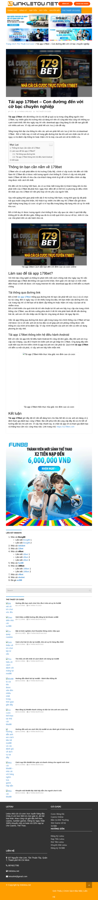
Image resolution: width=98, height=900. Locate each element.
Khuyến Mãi (54, 10)
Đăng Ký (23, 10)
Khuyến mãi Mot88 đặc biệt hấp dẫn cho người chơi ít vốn (39, 791)
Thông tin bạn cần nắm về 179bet (26, 148)
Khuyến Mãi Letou (59, 845)
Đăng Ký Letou (57, 836)
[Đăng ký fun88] (49, 483)
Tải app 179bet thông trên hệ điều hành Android (34, 157)
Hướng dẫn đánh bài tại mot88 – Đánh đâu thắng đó (36, 678)
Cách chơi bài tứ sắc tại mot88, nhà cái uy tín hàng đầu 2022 (40, 642)
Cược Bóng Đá (57, 814)
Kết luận (15, 160)
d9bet (25, 554)
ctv (12, 111)
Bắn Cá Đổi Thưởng (60, 820)
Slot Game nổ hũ (58, 823)
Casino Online (57, 817)
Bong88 (26, 540)
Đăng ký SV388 (58, 848)
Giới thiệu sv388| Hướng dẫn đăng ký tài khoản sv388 (37, 617)
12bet (20, 548)
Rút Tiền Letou (57, 842)
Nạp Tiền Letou (57, 839)
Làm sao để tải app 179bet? (23, 151)
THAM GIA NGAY (82, 4)
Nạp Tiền (33, 10)
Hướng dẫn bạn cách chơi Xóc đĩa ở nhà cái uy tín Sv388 (38, 603)
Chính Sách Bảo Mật (73, 891)
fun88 (20, 563)
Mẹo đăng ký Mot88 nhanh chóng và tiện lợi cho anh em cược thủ (42, 710)
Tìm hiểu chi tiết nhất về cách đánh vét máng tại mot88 (37, 659)
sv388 (19, 580)
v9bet (20, 574)
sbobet (21, 577)
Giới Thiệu (57, 891)
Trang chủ (12, 10)
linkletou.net (25, 885)
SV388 (54, 826)
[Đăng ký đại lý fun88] (27, 21)
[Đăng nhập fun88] (71, 35)
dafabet (21, 546)
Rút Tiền (43, 10)
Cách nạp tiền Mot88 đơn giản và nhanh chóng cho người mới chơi (42, 762)
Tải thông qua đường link (26, 154)
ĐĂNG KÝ (65, 4)
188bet (26, 569)
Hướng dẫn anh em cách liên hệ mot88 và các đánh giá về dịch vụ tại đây (45, 729)
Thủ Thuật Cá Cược (71, 10)
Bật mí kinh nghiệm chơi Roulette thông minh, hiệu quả (38, 631)
